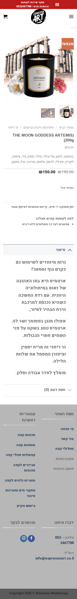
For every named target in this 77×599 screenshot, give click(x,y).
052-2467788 (64, 540)
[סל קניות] (5, 16)
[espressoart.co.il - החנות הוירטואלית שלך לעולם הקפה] (38, 16)
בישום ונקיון (26, 505)
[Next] (7, 67)
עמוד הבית (66, 127)
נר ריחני (13, 127)
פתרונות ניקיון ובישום (38, 127)
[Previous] (67, 67)
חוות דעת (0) (54, 389)
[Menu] (71, 16)
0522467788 (23, 6)
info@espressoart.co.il (55, 558)
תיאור (60, 249)
